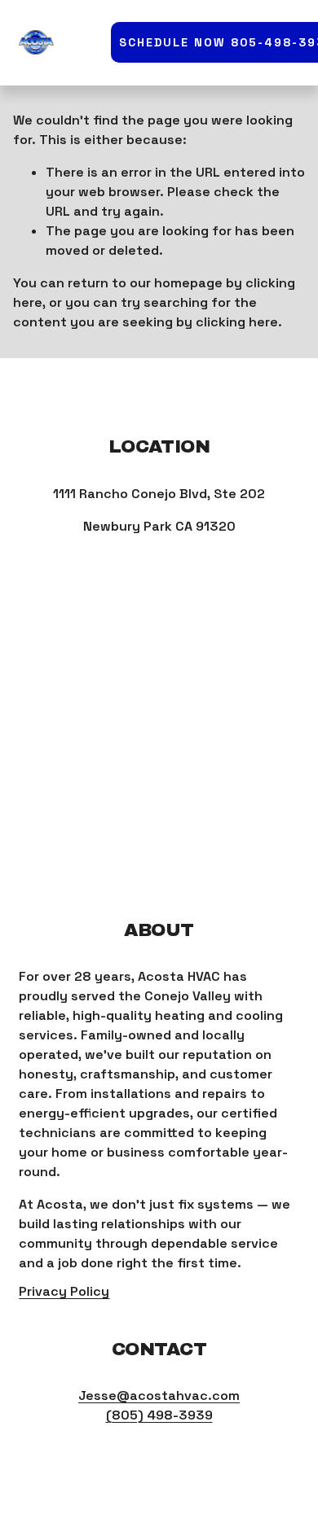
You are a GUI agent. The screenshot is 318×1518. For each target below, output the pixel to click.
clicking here (237, 321)
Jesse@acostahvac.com (159, 1395)
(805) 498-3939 (159, 1415)
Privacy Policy (64, 1291)
